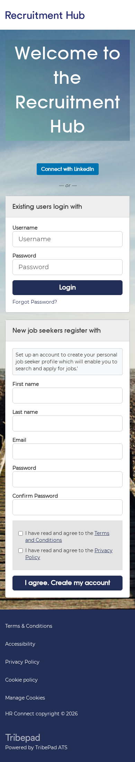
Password (24, 468)
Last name (25, 412)
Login (67, 287)
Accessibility (20, 644)
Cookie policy (21, 680)
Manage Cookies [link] (25, 698)
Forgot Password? (34, 302)
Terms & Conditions (28, 626)
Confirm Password (35, 496)
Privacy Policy (22, 662)
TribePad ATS (51, 747)
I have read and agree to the (67, 536)
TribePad (22, 739)
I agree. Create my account (67, 583)
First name (25, 384)
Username (24, 228)
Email (19, 440)
